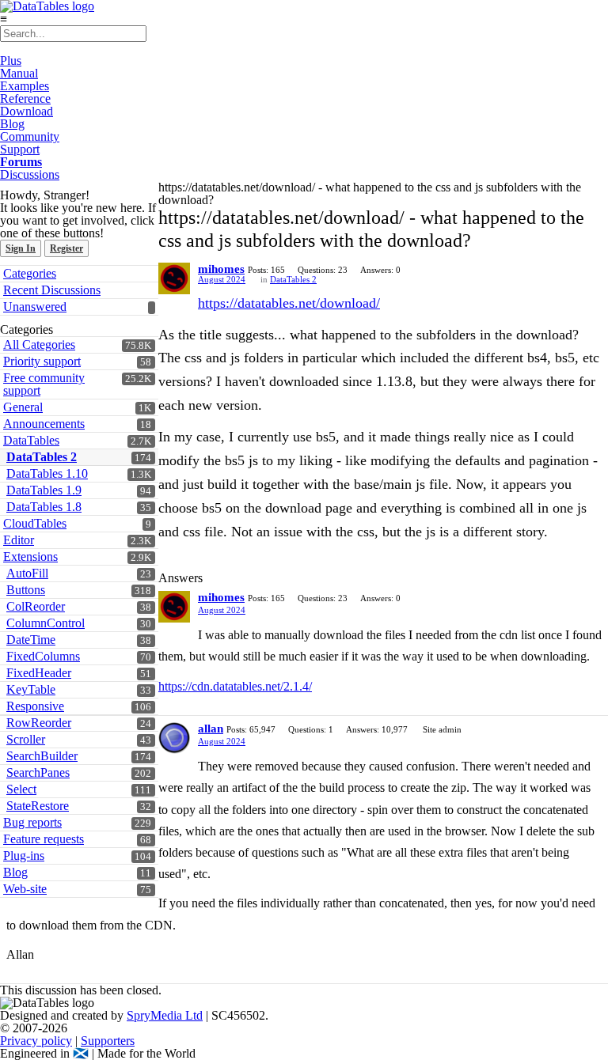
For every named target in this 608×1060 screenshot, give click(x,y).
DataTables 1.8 (44, 506)
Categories (29, 273)
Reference (25, 98)
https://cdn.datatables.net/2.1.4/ (235, 686)
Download (26, 111)
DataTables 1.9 (44, 490)
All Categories (39, 344)
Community (29, 136)
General (23, 407)
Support (20, 149)
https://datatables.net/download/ (289, 303)
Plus (10, 60)
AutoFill (27, 573)
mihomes (221, 269)
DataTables (31, 440)
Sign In (21, 248)
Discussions (29, 174)
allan (210, 728)
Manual (19, 73)
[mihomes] (174, 278)
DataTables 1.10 (47, 473)
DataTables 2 (41, 457)
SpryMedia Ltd (165, 1015)
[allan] (174, 738)
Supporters (108, 1040)
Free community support (44, 384)
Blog (12, 124)
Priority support (42, 361)
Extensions (30, 556)
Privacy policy (36, 1040)
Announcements (44, 423)
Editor (18, 540)
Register (66, 248)
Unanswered (34, 306)
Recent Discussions (52, 290)
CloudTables (34, 523)
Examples (24, 86)
